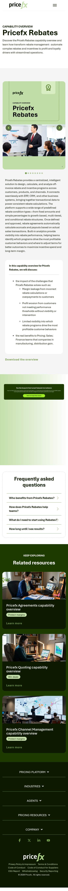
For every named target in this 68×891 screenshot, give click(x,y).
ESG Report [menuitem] (14, 871)
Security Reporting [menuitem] (49, 871)
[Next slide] (59, 128)
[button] (20, 842)
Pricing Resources (32, 815)
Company (32, 829)
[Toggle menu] (55, 5)
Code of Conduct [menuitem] (16, 867)
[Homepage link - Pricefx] (34, 860)
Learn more (14, 623)
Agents (32, 801)
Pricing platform (32, 772)
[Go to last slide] (9, 128)
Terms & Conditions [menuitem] (48, 864)
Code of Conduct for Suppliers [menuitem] (43, 867)
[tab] (26, 173)
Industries (32, 786)
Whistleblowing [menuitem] (30, 871)
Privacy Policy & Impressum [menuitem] (22, 864)
